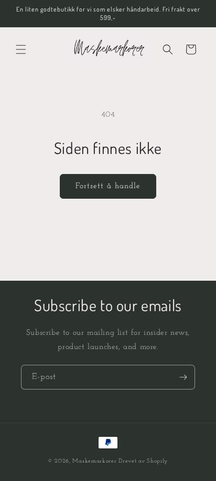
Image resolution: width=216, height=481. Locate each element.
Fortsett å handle (108, 186)
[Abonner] (183, 377)
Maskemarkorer (94, 461)
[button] (21, 49)
